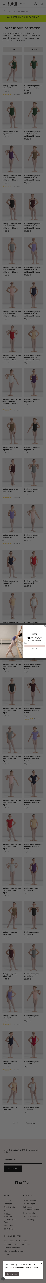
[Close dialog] (45, 626)
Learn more (12, 1274)
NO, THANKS (34, 648)
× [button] (41, 1263)
